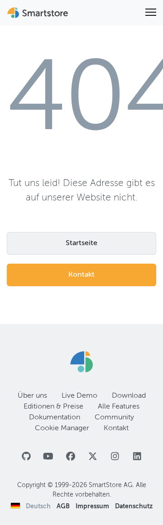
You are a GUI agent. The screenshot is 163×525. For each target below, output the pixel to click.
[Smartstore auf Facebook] (70, 457)
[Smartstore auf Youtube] (48, 457)
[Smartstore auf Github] (26, 457)
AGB (64, 506)
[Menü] (150, 12)
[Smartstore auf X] (92, 457)
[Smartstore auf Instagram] (114, 457)
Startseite (81, 243)
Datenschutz (134, 506)
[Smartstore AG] (81, 362)
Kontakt (81, 275)
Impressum (93, 506)
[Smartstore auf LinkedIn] (137, 457)
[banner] (38, 12)
